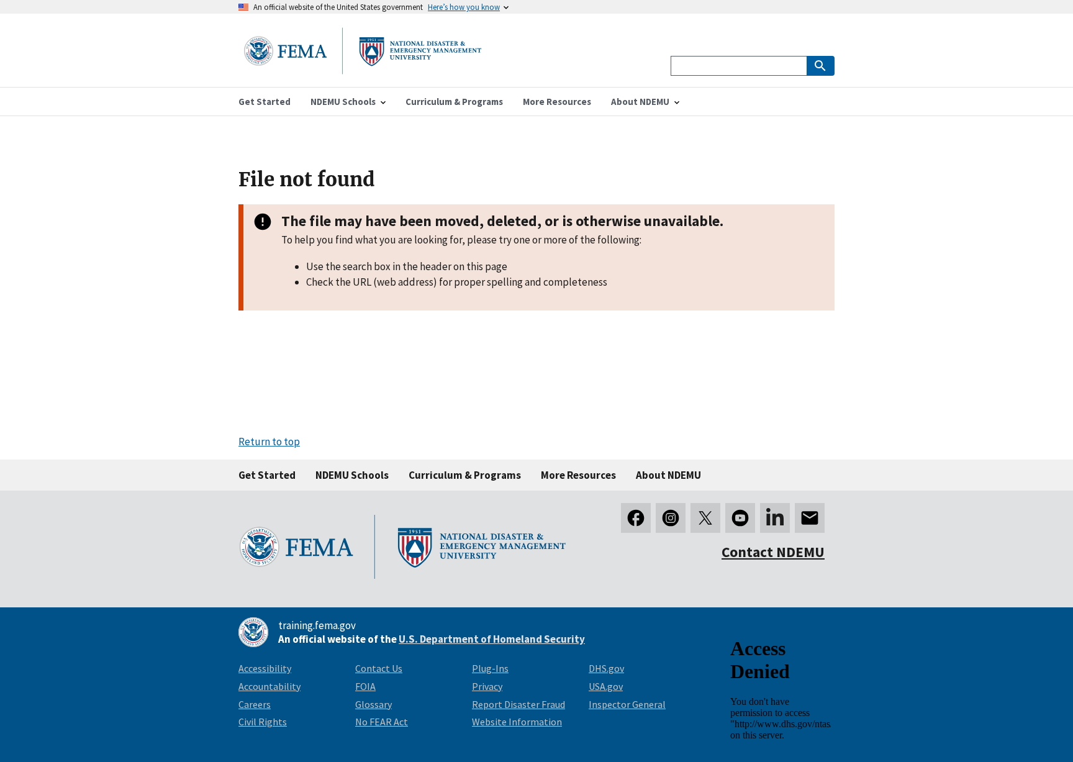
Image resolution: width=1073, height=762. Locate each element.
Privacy (487, 686)
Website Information (517, 721)
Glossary (373, 704)
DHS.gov (606, 668)
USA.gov (606, 686)
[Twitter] (705, 518)
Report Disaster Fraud (518, 704)
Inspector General (627, 704)
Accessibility (264, 668)
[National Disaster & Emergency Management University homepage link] (362, 70)
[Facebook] (636, 518)
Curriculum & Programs (465, 475)
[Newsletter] (810, 518)
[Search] (821, 66)
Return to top (269, 441)
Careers (254, 704)
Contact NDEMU (773, 552)
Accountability (269, 686)
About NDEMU (668, 475)
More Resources (578, 475)
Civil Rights (262, 721)
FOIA (365, 686)
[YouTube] (740, 518)
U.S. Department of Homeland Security (492, 639)
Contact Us (378, 668)
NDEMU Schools (352, 475)
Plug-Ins (490, 668)
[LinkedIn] (775, 518)
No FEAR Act (381, 721)
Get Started (267, 475)
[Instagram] (671, 518)
